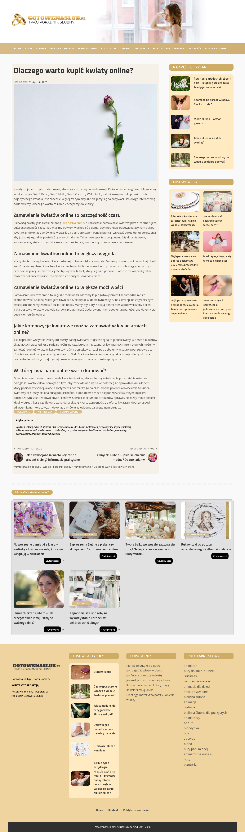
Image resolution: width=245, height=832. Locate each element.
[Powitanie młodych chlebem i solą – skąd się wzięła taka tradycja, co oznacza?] (180, 83)
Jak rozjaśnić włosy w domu (144, 670)
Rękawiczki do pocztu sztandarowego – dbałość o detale (206, 547)
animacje (190, 702)
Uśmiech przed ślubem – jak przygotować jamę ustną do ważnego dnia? (33, 618)
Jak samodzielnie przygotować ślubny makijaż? (104, 709)
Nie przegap (45, 411)
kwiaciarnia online (73, 223)
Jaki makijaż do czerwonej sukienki (148, 680)
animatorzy (192, 718)
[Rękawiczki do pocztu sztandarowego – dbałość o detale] (206, 520)
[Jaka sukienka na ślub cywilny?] (180, 141)
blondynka (191, 728)
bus (186, 733)
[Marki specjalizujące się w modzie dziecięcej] (217, 241)
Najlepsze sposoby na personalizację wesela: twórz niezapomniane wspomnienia (184, 306)
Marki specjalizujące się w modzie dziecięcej (217, 258)
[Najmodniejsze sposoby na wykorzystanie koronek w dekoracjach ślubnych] (94, 589)
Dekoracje (23, 411)
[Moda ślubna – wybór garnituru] (180, 122)
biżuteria (190, 764)
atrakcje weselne (196, 692)
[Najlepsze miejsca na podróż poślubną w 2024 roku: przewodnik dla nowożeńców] (185, 241)
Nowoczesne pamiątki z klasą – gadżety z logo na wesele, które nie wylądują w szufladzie (39, 549)
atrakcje (189, 738)
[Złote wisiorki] (80, 672)
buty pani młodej (196, 749)
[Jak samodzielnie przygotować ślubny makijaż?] (80, 710)
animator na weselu (198, 754)
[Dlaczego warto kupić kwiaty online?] (85, 132)
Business (190, 676)
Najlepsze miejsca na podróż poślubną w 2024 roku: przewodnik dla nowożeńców (184, 262)
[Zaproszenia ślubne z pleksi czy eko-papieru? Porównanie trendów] (94, 520)
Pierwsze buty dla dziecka (143, 665)
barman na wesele (197, 681)
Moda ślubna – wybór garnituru (207, 121)
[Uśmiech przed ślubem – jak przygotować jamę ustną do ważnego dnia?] (39, 589)
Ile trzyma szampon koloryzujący (148, 685)
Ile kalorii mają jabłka (139, 690)
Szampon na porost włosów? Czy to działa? (212, 102)
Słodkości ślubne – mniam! (104, 748)
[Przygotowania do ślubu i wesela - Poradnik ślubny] (48, 19)
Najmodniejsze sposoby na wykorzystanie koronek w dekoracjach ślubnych (88, 618)
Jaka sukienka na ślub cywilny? (207, 140)
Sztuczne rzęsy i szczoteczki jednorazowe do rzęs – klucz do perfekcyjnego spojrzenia (217, 309)
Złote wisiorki (103, 672)
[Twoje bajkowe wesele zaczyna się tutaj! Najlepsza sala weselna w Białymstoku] (150, 520)
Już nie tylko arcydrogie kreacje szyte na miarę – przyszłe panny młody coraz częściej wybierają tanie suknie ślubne (104, 778)
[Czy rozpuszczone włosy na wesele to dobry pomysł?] (180, 160)
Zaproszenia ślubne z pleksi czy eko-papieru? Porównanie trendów (93, 547)
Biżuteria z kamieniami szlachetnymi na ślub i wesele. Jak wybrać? (184, 220)
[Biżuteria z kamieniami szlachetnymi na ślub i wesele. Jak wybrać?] (185, 201)
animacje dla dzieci (197, 686)
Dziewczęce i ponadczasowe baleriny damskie (104, 729)
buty (187, 759)
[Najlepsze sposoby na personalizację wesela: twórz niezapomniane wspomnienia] (185, 285)
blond (188, 744)
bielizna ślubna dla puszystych (205, 712)
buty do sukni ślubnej (199, 671)
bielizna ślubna (194, 697)
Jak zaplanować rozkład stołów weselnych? (212, 220)
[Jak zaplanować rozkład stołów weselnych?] (217, 201)
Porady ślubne (69, 411)
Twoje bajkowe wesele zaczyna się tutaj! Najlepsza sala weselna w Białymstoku (150, 549)
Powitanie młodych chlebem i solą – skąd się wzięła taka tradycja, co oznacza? (212, 82)
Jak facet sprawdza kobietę (144, 675)
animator (190, 666)
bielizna (189, 707)
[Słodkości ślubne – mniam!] (80, 749)
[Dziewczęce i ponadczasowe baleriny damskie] (80, 730)
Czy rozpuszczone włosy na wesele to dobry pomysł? (211, 159)
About (188, 723)
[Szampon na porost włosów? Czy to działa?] (180, 102)
